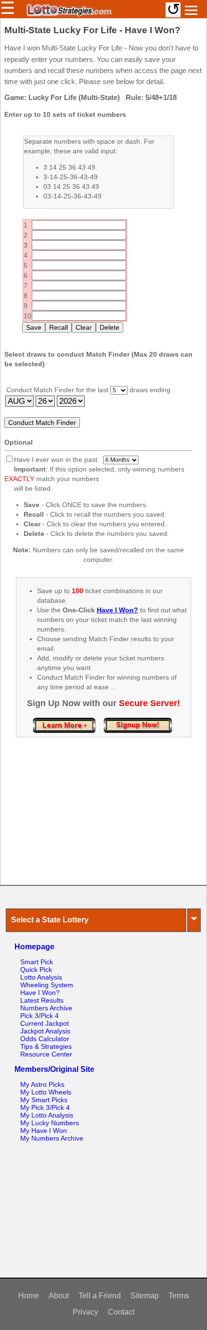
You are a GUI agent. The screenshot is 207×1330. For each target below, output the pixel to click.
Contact (121, 1312)
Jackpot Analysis (45, 1031)
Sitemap (144, 1296)
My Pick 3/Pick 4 (45, 1107)
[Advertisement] (103, 821)
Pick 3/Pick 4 (39, 1015)
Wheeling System (46, 985)
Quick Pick (36, 969)
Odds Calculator (44, 1039)
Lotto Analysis (41, 977)
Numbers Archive (46, 1008)
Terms (178, 1296)
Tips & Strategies (46, 1046)
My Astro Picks (42, 1084)
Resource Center (46, 1054)
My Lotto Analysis (46, 1115)
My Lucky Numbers (49, 1123)
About (59, 1296)
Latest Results (42, 1000)
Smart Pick (36, 962)
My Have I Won (43, 1130)
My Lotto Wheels (45, 1092)
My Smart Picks (43, 1100)
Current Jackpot (44, 1023)
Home (28, 1296)
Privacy (85, 1312)
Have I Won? (40, 992)
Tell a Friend (99, 1296)
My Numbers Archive (51, 1138)
